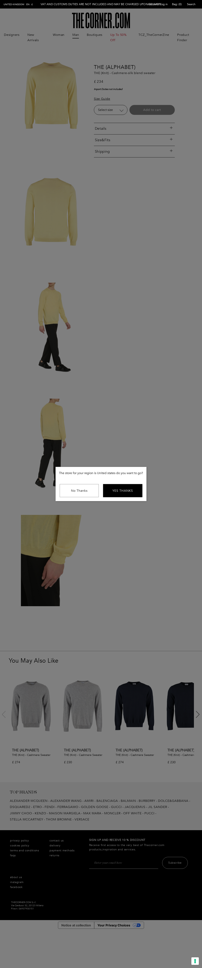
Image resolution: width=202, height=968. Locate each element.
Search (191, 4)
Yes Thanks (122, 491)
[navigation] (18, 4)
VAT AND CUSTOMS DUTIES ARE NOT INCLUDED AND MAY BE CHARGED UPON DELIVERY (101, 4)
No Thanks (79, 491)
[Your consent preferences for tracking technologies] (195, 961)
